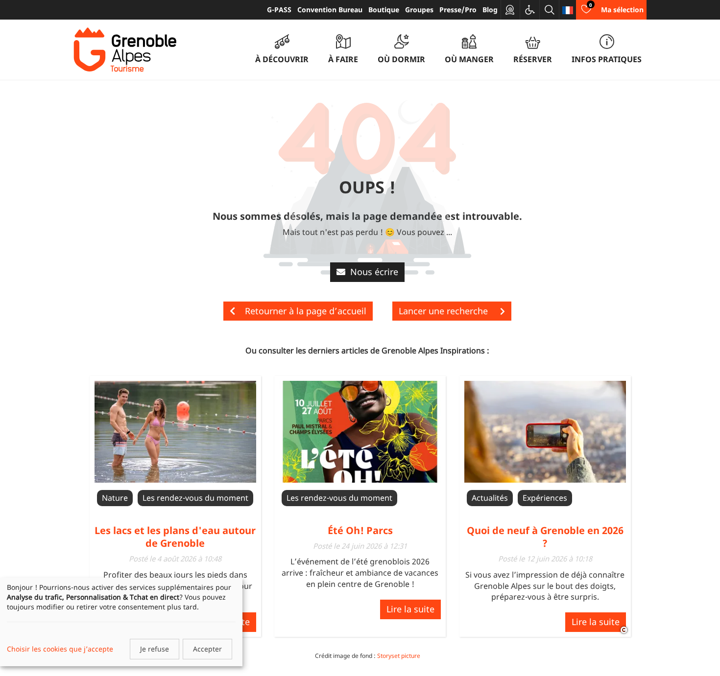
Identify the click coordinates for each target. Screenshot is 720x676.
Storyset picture (398, 656)
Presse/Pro (458, 9)
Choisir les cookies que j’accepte (60, 648)
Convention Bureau (329, 9)
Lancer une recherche (444, 311)
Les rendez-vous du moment (195, 497)
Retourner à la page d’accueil (305, 311)
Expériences (545, 497)
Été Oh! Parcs (360, 530)
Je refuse (154, 648)
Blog (490, 9)
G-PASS (279, 9)
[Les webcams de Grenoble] (510, 9)
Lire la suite (410, 609)
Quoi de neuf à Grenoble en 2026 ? (545, 537)
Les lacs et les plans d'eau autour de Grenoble (175, 537)
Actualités (490, 497)
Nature (115, 497)
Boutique (383, 9)
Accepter (207, 648)
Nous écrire (374, 272)
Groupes (419, 9)
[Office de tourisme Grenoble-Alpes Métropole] (124, 49)
